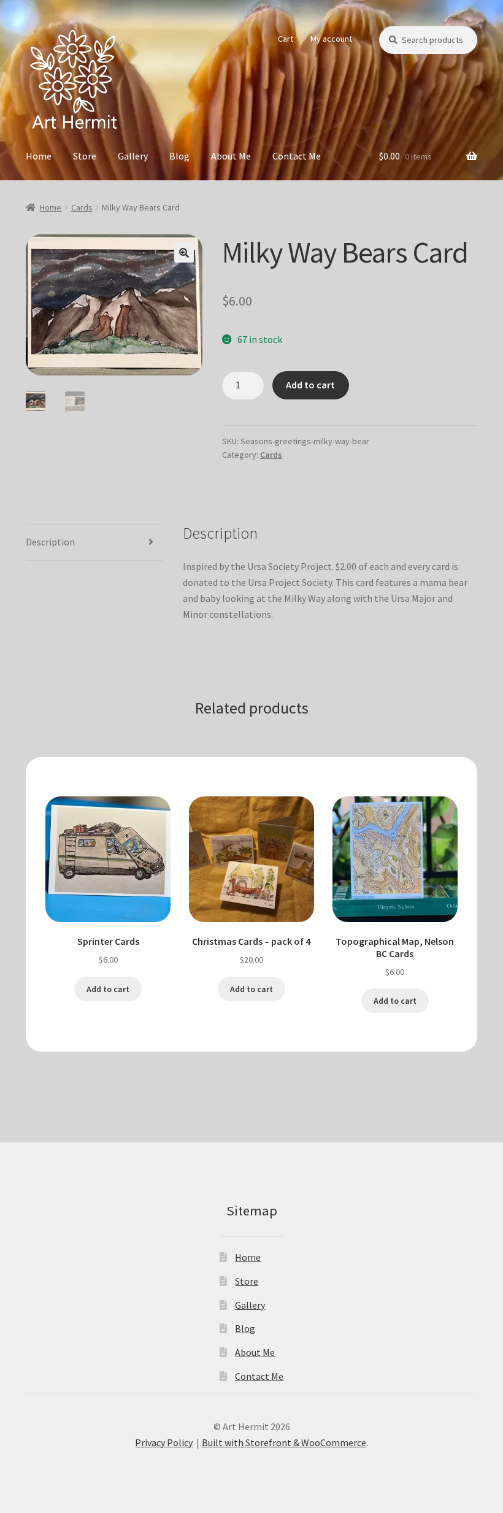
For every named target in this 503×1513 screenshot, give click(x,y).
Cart (285, 38)
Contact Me (296, 156)
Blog (179, 156)
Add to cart (310, 385)
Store (84, 156)
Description (50, 542)
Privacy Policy (164, 1442)
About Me (231, 156)
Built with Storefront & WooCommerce (284, 1442)
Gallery (133, 156)
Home (39, 156)
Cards (82, 207)
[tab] (94, 543)
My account (331, 38)
